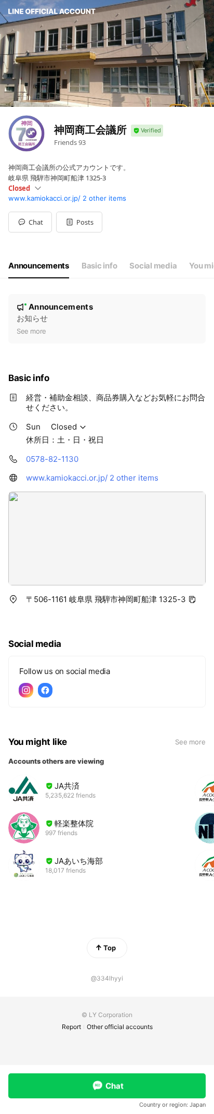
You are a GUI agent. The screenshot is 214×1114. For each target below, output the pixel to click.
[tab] (38, 265)
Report (71, 1027)
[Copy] (192, 599)
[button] (79, 222)
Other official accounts (120, 1027)
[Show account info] (147, 131)
